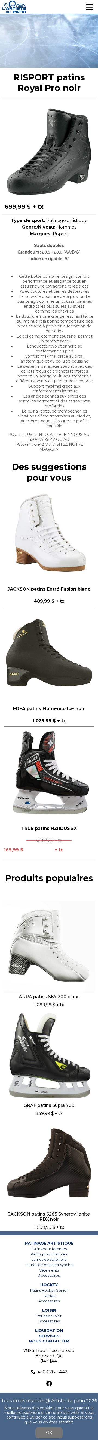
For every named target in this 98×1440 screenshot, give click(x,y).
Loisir (49, 1310)
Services (49, 1335)
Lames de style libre (49, 1259)
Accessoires (49, 1275)
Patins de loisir (49, 1316)
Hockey (49, 1284)
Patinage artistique (49, 1243)
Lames (49, 1296)
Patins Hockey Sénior (49, 1290)
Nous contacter (49, 1341)
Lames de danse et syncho (49, 1265)
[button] (91, 108)
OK (49, 1432)
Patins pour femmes (49, 1249)
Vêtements (49, 1270)
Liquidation (49, 1330)
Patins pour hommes (49, 1254)
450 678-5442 (52, 1372)
